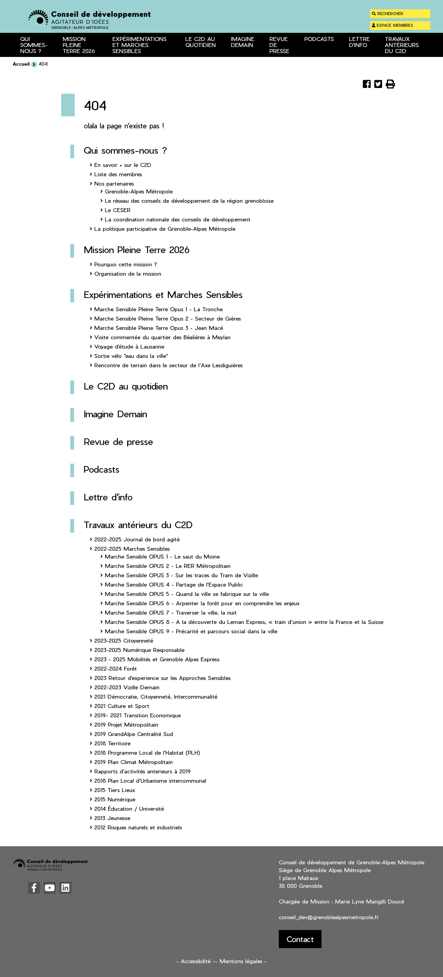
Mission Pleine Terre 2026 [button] (79, 45)
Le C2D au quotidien (200, 42)
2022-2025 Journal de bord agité (137, 539)
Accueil (21, 64)
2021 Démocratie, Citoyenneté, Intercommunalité (155, 696)
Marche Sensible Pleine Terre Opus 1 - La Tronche (158, 309)
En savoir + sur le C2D (122, 164)
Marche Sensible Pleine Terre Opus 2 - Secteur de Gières (167, 318)
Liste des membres (118, 174)
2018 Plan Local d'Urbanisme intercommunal (150, 780)
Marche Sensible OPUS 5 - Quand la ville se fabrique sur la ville (187, 593)
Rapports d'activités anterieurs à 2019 (142, 771)
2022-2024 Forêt (115, 668)
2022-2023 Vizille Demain (126, 687)
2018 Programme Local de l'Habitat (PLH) (147, 752)
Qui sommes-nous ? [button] (34, 45)
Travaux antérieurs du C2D (138, 524)
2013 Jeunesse (112, 818)
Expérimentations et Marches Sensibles (163, 294)
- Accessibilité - (195, 961)
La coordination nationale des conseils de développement (177, 219)
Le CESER (117, 210)
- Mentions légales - (241, 961)
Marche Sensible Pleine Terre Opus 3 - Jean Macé (158, 327)
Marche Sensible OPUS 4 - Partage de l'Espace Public (174, 584)
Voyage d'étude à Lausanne (129, 346)
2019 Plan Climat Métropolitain (133, 762)
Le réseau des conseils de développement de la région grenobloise (189, 200)
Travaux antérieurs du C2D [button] (402, 45)
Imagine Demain (242, 42)
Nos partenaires (114, 183)
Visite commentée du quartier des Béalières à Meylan (162, 337)
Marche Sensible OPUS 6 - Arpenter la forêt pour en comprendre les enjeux (202, 603)
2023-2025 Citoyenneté (123, 640)
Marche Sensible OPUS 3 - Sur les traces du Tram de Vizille (181, 575)
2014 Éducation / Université (129, 808)
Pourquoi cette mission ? (125, 264)
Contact (300, 939)
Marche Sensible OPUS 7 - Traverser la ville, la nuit (171, 612)
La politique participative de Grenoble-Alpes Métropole (164, 228)
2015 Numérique (114, 799)
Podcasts (319, 39)
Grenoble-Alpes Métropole (139, 191)
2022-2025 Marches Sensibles (132, 548)
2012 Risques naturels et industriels (138, 827)
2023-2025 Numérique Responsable (139, 650)
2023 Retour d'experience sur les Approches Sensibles (162, 678)
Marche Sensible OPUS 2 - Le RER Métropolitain (168, 565)
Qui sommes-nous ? (125, 150)
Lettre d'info (359, 42)
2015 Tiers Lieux (114, 790)
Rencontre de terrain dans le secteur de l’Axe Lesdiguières (168, 365)
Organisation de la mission (127, 273)
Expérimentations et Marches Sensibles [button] (139, 45)
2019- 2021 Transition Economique (137, 715)
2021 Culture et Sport (121, 706)
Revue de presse (279, 45)
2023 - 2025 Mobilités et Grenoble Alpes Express (156, 659)
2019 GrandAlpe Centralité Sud (133, 734)
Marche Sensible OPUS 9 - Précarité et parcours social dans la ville (191, 631)
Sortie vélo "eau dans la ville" (131, 355)
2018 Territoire (112, 743)
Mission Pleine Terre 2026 (137, 249)
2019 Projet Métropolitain (126, 724)
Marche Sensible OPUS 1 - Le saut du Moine (162, 556)
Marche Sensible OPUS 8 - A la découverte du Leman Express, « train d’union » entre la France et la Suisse (244, 621)
